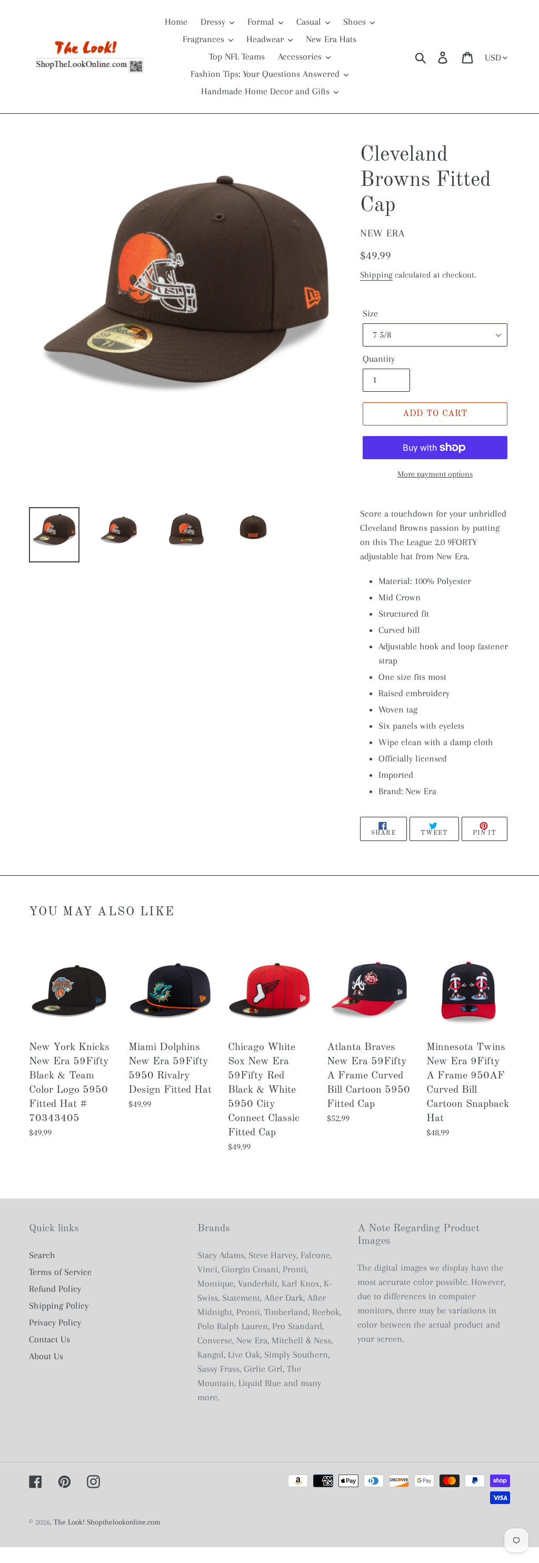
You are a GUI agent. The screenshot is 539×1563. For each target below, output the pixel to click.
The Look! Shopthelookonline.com (107, 1522)
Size (370, 313)
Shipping (376, 275)
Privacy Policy (55, 1322)
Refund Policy (55, 1288)
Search (42, 1255)
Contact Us (49, 1339)
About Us (46, 1356)
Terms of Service (60, 1272)
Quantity (379, 358)
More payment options (435, 474)
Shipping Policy (58, 1305)
